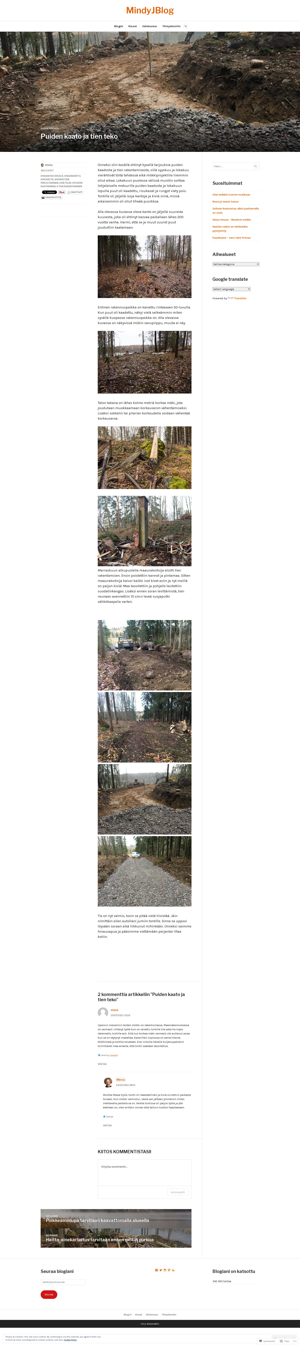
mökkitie (48, 179)
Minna (49, 165)
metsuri (66, 182)
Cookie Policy (70, 1340)
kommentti (178, 1192)
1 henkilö (113, 1055)
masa (114, 1010)
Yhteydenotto (171, 26)
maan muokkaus (52, 175)
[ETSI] (185, 26)
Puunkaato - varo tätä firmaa (231, 237)
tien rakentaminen (70, 186)
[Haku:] (235, 166)
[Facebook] (156, 1270)
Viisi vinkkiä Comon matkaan (231, 194)
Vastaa (102, 1064)
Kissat (132, 26)
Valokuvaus (149, 26)
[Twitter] (160, 1270)
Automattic (153, 1324)
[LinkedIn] (173, 1270)
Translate (240, 298)
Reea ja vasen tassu (225, 201)
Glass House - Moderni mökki (231, 219)
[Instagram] (165, 1270)
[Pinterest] (169, 1270)
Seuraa (49, 1294)
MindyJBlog (150, 10)
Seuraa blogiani (57, 1271)
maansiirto (73, 175)
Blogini (118, 26)
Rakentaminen (50, 128)
